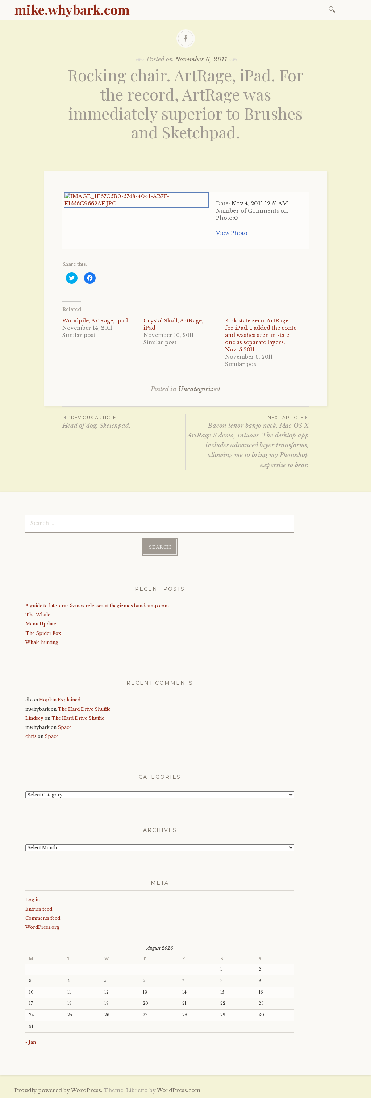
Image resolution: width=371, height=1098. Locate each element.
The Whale (37, 615)
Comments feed (42, 918)
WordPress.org (42, 927)
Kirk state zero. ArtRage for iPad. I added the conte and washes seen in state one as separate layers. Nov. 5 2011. (260, 335)
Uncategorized (199, 389)
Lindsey (34, 718)
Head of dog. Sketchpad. (96, 422)
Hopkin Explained (59, 699)
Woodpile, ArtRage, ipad (95, 320)
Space (65, 727)
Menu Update (40, 624)
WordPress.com (178, 1090)
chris (31, 736)
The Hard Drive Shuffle (84, 709)
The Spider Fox (43, 633)
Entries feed (38, 909)
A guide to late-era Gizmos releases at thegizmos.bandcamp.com (97, 605)
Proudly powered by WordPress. (58, 1090)
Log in (32, 899)
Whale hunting (41, 642)
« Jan (30, 1042)
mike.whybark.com (72, 9)
